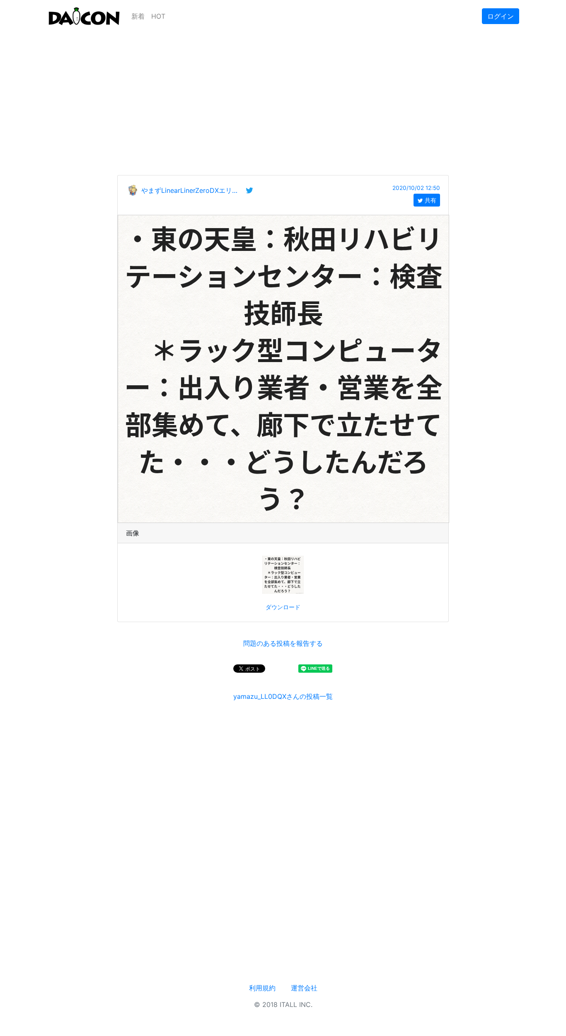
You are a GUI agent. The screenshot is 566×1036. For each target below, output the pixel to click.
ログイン (500, 16)
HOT (158, 16)
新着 (138, 16)
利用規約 (262, 988)
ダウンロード (283, 606)
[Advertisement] (283, 90)
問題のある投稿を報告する (283, 643)
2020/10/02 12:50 (416, 188)
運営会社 (304, 988)
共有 (429, 200)
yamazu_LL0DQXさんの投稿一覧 (283, 696)
